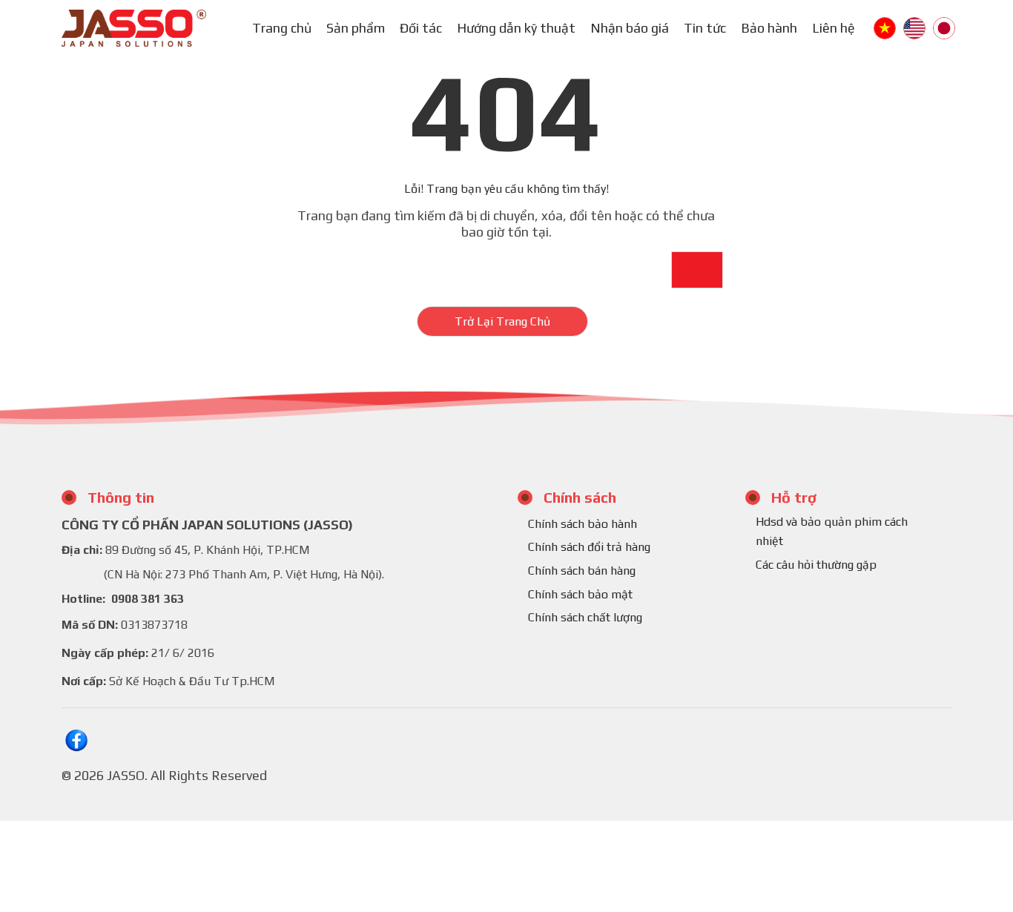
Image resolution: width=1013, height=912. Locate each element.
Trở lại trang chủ (502, 321)
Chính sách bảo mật (580, 594)
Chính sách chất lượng (585, 617)
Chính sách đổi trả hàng (589, 547)
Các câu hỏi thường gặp (816, 565)
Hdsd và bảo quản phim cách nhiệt (832, 531)
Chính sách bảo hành (582, 524)
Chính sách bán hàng (582, 571)
